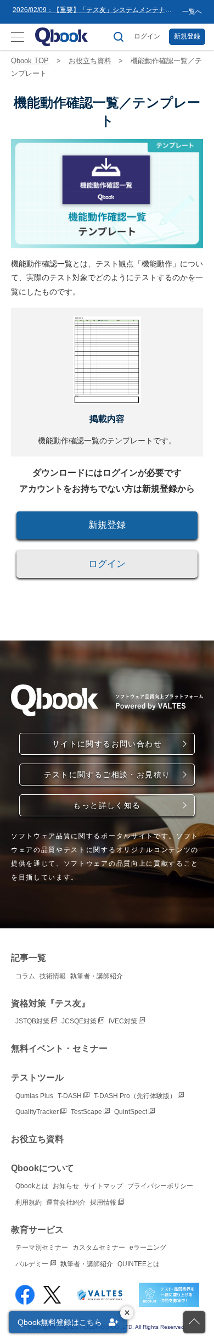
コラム (25, 976)
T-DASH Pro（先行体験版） (136, 1096)
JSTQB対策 (33, 1021)
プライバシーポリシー (160, 1186)
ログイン (147, 36)
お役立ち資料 (90, 61)
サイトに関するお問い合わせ (107, 743)
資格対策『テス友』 (50, 1003)
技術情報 (53, 976)
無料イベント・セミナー (59, 1048)
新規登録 (187, 36)
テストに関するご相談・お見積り (107, 774)
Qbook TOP (30, 61)
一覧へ (192, 11)
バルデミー (32, 1264)
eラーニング (147, 1247)
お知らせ (66, 1186)
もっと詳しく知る (106, 805)
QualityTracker (37, 1112)
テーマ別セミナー (41, 1247)
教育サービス (37, 1229)
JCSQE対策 (79, 1021)
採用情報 (104, 1202)
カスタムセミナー (98, 1247)
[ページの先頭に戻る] (194, 1322)
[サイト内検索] (118, 37)
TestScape (87, 1112)
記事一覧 (28, 957)
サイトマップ (103, 1186)
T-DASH (70, 1096)
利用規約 (28, 1202)
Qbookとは (31, 1186)
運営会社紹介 (66, 1202)
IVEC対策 (124, 1021)
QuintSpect (131, 1112)
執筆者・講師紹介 (96, 976)
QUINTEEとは (138, 1264)
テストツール (37, 1077)
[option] (95, 11)
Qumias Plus (34, 1096)
